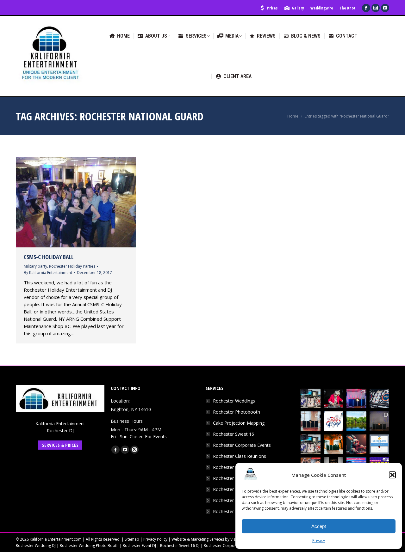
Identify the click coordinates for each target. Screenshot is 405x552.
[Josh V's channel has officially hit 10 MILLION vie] (379, 444)
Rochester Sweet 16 (233, 434)
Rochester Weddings (234, 401)
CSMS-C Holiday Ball (48, 257)
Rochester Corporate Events (242, 445)
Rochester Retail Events (237, 500)
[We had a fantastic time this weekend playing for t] (334, 444)
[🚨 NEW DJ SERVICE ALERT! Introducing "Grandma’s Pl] (334, 399)
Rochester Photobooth (236, 412)
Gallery (298, 8)
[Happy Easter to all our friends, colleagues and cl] (356, 444)
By (48, 272)
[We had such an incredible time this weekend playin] (379, 421)
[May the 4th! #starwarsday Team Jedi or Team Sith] (311, 399)
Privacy (318, 540)
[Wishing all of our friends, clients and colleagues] (334, 421)
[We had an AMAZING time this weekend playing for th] (311, 421)
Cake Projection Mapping (239, 423)
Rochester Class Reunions (239, 456)
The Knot (348, 8)
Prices (272, 8)
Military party (35, 266)
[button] (392, 475)
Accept (318, 526)
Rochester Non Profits (236, 489)
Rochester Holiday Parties (72, 266)
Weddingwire (321, 8)
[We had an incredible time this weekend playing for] (356, 399)
